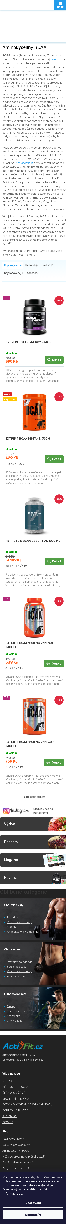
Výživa (9, 824)
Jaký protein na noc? (15, 1168)
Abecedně (33, 273)
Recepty (11, 842)
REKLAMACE (9, 1116)
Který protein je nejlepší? (17, 1162)
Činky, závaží (15, 1020)
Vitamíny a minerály (19, 922)
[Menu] (60, 5)
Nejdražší (47, 265)
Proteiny (12, 917)
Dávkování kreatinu (14, 1139)
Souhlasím (33, 1215)
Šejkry (11, 1006)
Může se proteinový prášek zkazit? (23, 1156)
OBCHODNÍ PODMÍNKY (16, 1098)
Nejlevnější (31, 265)
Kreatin (11, 927)
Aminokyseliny (16, 976)
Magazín (11, 860)
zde (19, 1193)
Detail (56, 360)
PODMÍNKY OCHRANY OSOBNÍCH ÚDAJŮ (27, 1104)
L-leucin (56, 59)
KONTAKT (8, 1081)
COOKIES (7, 1122)
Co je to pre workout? (16, 1145)
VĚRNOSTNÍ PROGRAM (16, 1087)
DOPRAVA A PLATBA (15, 1110)
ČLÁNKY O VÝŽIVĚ (13, 1093)
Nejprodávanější (13, 273)
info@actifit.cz (24, 163)
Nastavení (33, 1203)
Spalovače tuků (16, 966)
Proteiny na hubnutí (19, 962)
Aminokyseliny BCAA (15, 1150)
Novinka (10, 877)
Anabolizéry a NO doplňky (23, 931)
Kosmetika (13, 1016)
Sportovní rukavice (19, 1011)
